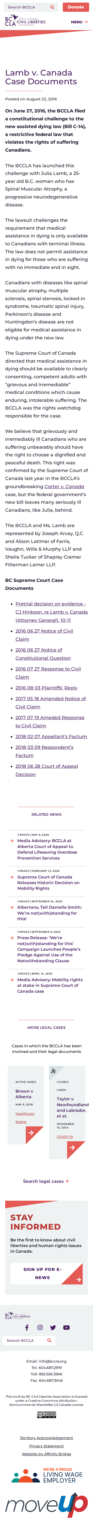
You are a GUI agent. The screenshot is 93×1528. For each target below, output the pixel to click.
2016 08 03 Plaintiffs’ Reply (47, 688)
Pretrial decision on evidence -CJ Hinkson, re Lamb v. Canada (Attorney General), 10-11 (52, 612)
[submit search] (53, 7)
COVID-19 (65, 1137)
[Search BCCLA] (24, 7)
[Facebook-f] (27, 1327)
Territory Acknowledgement (46, 1438)
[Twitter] (53, 1327)
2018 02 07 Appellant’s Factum (51, 736)
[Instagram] (40, 1327)
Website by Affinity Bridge (46, 1454)
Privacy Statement (46, 1446)
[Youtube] (66, 1327)
